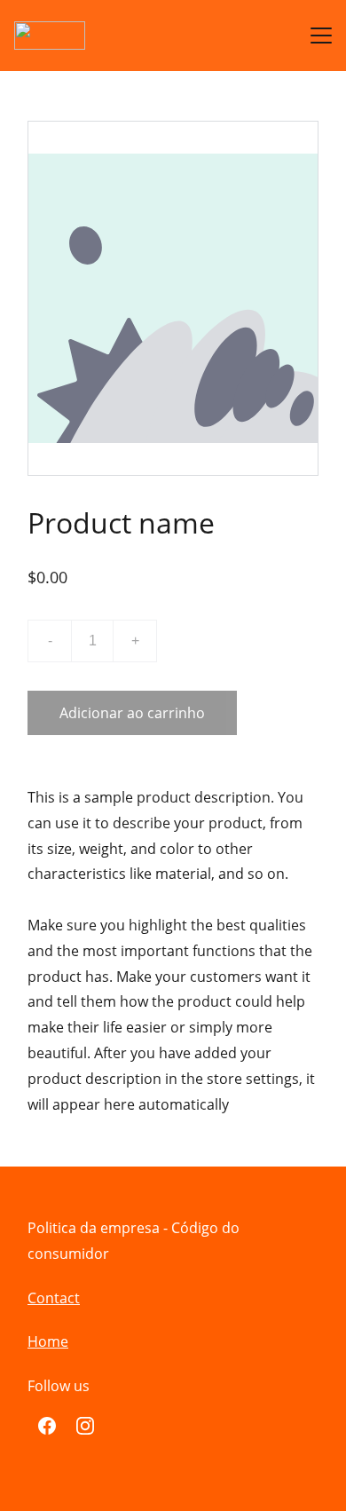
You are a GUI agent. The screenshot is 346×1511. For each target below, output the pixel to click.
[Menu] (321, 36)
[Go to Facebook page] (47, 1426)
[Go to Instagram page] (85, 1426)
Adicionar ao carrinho (132, 713)
